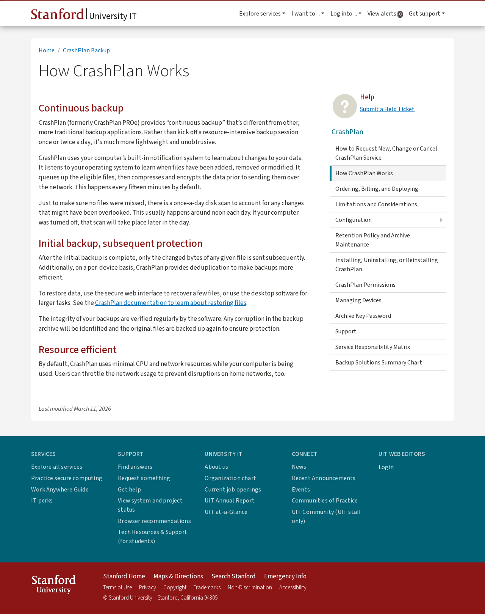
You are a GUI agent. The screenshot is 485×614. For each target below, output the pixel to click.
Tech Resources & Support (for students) (152, 536)
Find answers (135, 467)
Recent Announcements (324, 478)
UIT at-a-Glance (226, 512)
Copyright (174, 588)
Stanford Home (124, 576)
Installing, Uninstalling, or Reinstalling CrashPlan (386, 264)
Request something (144, 478)
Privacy (147, 588)
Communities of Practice (325, 500)
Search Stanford (233, 576)
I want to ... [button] (305, 13)
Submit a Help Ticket (387, 109)
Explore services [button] (260, 13)
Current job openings (233, 489)
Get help (129, 489)
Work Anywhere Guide (60, 489)
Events (301, 489)
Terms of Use (117, 588)
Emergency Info (285, 576)
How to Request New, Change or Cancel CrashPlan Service (386, 153)
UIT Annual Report (229, 500)
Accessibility (293, 588)
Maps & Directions (178, 576)
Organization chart (230, 478)
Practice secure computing (66, 478)
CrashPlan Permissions (365, 285)
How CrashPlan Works (364, 173)
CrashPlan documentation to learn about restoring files (170, 303)
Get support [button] (424, 13)
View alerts (387, 13)
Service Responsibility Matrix (372, 347)
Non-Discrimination (250, 588)
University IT (112, 16)
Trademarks (207, 588)
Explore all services (56, 467)
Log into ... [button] (343, 13)
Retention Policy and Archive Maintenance (372, 240)
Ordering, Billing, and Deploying (376, 189)
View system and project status (150, 505)
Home (47, 50)
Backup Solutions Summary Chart (378, 362)
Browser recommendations (154, 521)
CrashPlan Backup (86, 50)
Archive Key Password (363, 316)
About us (216, 467)
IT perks (42, 500)
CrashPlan (347, 132)
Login (386, 467)
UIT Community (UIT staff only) (326, 516)
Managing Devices (358, 300)
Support (346, 331)
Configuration (353, 220)
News (299, 467)
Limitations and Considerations (376, 204)
